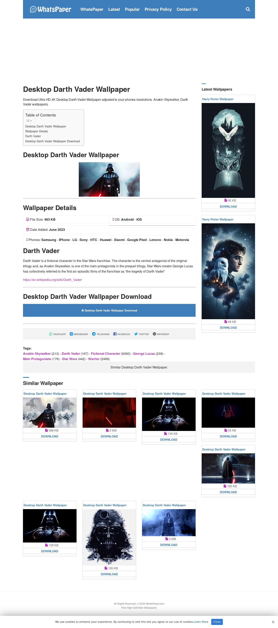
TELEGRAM (102, 334)
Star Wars (70, 358)
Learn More (201, 621)
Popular (132, 9)
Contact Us (187, 9)
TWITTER (143, 334)
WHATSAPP (59, 334)
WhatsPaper (91, 9)
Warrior (94, 358)
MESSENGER (80, 334)
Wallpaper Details (36, 131)
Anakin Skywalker (37, 353)
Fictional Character (106, 353)
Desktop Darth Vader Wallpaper (45, 126)
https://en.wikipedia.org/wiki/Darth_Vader (52, 279)
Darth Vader (33, 136)
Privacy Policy (158, 9)
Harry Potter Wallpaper (217, 99)
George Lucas (144, 353)
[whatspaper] (50, 8)
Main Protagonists (37, 358)
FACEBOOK (123, 334)
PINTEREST (162, 334)
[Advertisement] (139, 50)
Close (217, 621)
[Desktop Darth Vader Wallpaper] (109, 179)
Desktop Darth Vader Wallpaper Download (52, 141)
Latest (114, 9)
